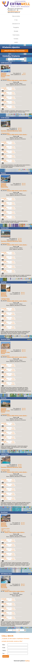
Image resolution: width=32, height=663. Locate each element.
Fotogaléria (16, 27)
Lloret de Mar (4, 296)
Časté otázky (16, 35)
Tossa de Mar (4, 587)
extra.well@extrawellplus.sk (14, 11)
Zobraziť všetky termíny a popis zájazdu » (17, 80)
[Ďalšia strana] (25, 59)
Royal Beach (4, 512)
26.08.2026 (3, 92)
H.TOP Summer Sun (6, 62)
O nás (16, 20)
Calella (20, 130)
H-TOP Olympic (5, 117)
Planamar (3, 173)
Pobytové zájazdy (5, 79)
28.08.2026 (3, 101)
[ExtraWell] (16, 4)
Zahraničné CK (16, 23)
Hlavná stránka (16, 16)
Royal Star (3, 282)
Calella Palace (4, 454)
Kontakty (16, 38)
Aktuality (16, 31)
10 (19, 59)
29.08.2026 (3, 106)
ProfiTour (27, 660)
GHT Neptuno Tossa (6, 573)
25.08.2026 (3, 88)
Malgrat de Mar (4, 187)
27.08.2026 (3, 97)
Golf (2, 529)
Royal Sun (3, 398)
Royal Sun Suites (5, 339)
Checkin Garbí (5, 228)
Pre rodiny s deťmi (5, 299)
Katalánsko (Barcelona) (3, 75)
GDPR (16, 42)
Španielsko (3, 73)
